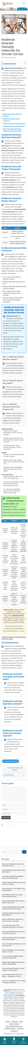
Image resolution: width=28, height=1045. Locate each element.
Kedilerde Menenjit (9, 775)
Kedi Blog (17, 1010)
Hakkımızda (15, 1021)
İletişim (21, 1021)
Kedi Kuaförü (14, 1031)
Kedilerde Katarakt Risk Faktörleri (14, 126)
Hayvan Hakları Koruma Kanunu (14, 1026)
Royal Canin (20, 1028)
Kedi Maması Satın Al (10, 1028)
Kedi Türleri (7, 1008)
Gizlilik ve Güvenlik (14, 1024)
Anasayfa (7, 1021)
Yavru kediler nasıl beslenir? (15, 1013)
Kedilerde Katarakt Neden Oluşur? (14, 123)
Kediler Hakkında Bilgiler (11, 761)
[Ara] (24, 852)
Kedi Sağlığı (12, 992)
